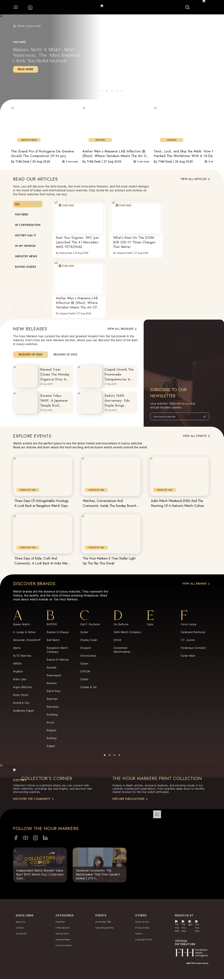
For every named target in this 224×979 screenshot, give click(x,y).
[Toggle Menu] (15, 7)
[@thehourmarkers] (190, 923)
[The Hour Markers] (177, 926)
